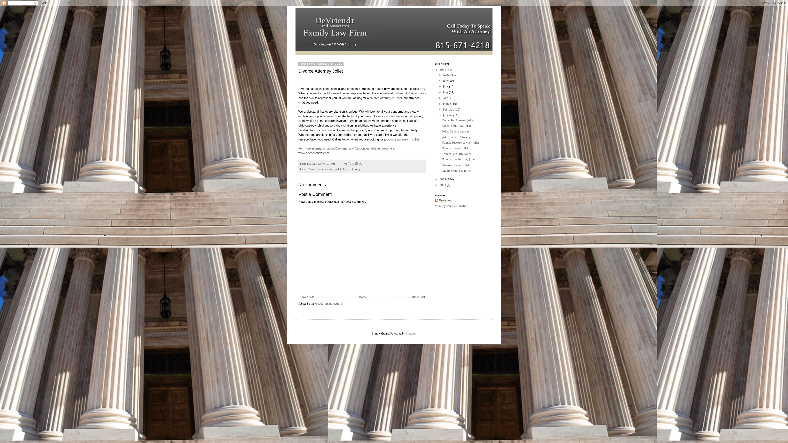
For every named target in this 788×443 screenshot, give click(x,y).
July (445, 80)
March (447, 104)
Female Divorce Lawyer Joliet (460, 142)
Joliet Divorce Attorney (456, 137)
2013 (443, 185)
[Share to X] (353, 164)
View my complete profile (451, 206)
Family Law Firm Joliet (456, 154)
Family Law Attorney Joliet (458, 159)
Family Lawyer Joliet (455, 148)
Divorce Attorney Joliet (321, 169)
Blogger (411, 333)
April (446, 98)
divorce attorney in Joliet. (403, 139)
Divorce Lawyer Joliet (455, 165)
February (449, 109)
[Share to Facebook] (357, 164)
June (446, 86)
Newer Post (306, 297)
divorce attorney (391, 116)
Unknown (445, 200)
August (447, 74)
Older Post (418, 297)
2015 (443, 70)
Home (363, 297)
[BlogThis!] (349, 164)
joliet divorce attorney (348, 169)
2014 (443, 179)
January (448, 115)
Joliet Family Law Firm (456, 125)
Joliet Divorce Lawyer (455, 131)
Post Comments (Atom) (328, 303)
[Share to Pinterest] (361, 164)
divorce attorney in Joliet (386, 98)
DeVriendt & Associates (410, 93)
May (446, 92)
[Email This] (345, 164)
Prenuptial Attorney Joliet (458, 120)
